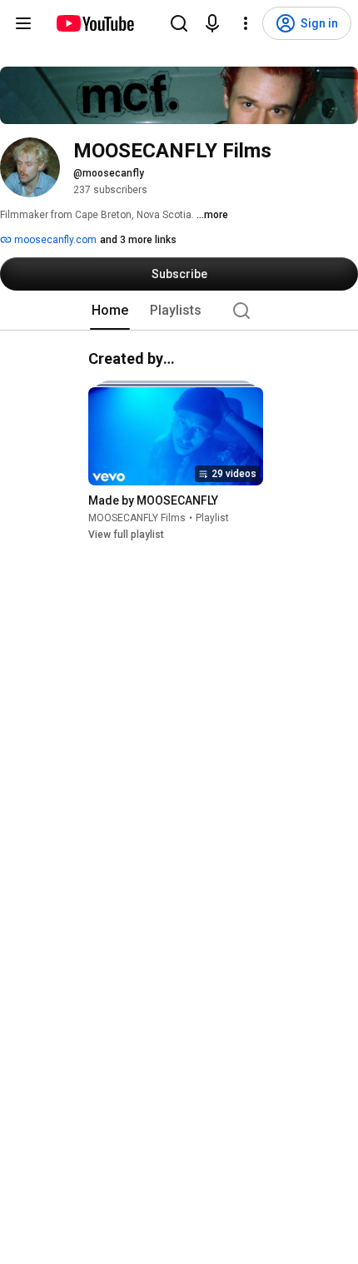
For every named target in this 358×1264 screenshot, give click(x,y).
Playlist (212, 518)
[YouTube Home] (94, 23)
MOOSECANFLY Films (137, 518)
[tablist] (179, 311)
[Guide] (23, 23)
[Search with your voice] (212, 23)
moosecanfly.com (54, 240)
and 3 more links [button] (138, 240)
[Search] (179, 23)
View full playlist (126, 534)
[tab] (110, 311)
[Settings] (246, 23)
